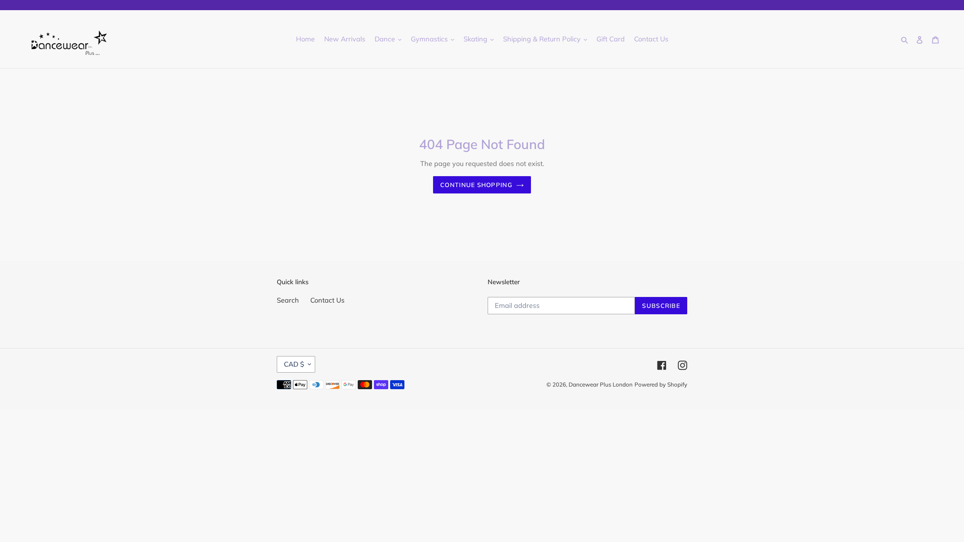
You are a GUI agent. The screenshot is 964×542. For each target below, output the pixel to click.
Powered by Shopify (661, 384)
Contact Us (327, 300)
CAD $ (294, 364)
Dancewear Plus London (601, 384)
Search (288, 300)
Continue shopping (476, 185)
